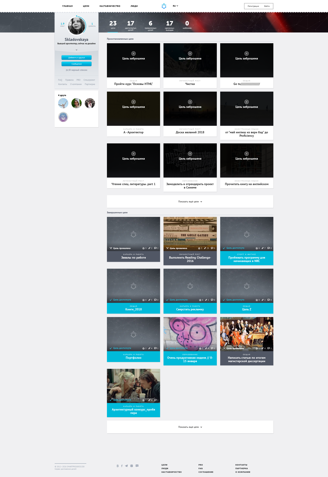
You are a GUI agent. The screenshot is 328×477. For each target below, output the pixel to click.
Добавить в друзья (76, 57)
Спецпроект (89, 79)
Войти (267, 6)
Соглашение (206, 472)
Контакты (62, 84)
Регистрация (253, 6)
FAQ (60, 79)
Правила (69, 79)
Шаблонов (187, 25)
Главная (67, 6)
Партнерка (90, 84)
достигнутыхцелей (130, 26)
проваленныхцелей (150, 26)
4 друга (62, 95)
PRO (78, 79)
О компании (76, 84)
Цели (86, 6)
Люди (134, 6)
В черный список (78, 69)
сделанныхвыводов (169, 26)
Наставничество (110, 6)
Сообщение (77, 64)
